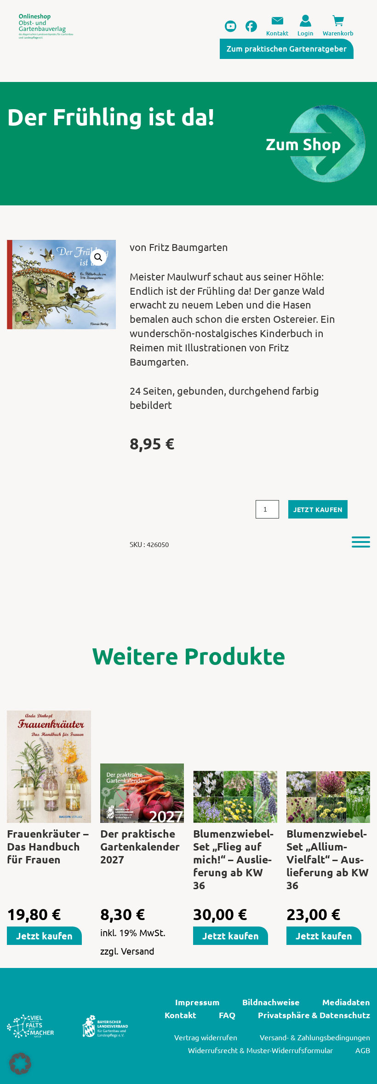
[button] (98, 257)
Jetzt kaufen (318, 509)
